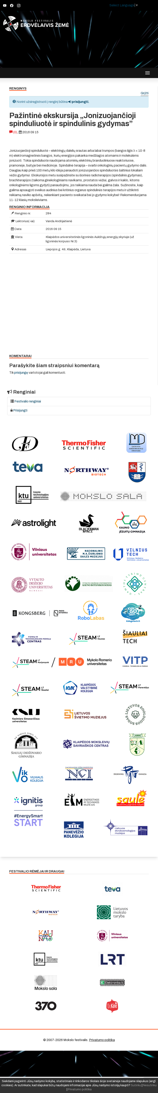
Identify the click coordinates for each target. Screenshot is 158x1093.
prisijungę (21, 372)
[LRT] (112, 959)
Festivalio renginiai (27, 401)
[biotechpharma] (45, 912)
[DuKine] (112, 1006)
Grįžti (145, 93)
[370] (45, 1006)
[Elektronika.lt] (112, 982)
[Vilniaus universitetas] (112, 935)
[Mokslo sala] (45, 982)
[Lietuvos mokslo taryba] (112, 912)
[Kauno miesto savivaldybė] (45, 935)
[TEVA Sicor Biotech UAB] (112, 889)
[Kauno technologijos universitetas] (45, 959)
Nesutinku (150, 1085)
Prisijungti (20, 410)
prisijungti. (80, 101)
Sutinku (136, 1085)
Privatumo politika (102, 1040)
